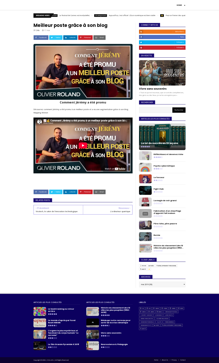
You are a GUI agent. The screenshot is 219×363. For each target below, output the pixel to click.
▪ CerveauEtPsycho (170, 312)
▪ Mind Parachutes (146, 318)
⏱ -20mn (172, 308)
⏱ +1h (142, 308)
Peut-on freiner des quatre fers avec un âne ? (171, 15)
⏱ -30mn (143, 312)
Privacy (174, 360)
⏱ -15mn (164, 308)
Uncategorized (88, 15)
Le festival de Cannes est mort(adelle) (62, 15)
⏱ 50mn (159, 312)
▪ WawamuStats (145, 325)
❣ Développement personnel (166, 266)
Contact (183, 360)
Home (156, 360)
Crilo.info (39, 3)
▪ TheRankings (169, 322)
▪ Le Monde (158, 315)
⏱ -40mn (151, 312)
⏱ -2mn (180, 308)
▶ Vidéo (151, 266)
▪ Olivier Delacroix (162, 318)
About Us (165, 360)
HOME (179, 5)
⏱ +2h (149, 308)
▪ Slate (159, 322)
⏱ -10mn (156, 308)
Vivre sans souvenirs (153, 88)
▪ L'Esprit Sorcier (146, 315)
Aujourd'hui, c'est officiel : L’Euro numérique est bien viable (120, 15)
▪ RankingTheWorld (147, 322)
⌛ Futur (143, 266)
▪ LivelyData (168, 315)
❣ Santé (143, 269)
